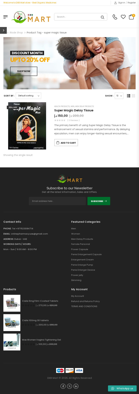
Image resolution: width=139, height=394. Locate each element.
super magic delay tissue (73, 110)
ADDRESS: (8, 239)
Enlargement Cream (82, 259)
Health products (62, 106)
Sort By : (9, 95)
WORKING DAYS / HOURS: (17, 244)
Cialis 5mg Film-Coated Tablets (40, 301)
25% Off (13, 107)
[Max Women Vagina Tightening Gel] (11, 342)
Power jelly (77, 275)
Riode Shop (16, 32)
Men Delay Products (84, 106)
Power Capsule (79, 249)
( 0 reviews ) (73, 120)
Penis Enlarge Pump (82, 265)
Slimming (76, 280)
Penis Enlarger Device (83, 270)
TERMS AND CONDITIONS (84, 306)
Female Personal (80, 244)
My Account (77, 296)
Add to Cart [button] (68, 142)
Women (75, 234)
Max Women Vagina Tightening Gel (41, 339)
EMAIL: (6, 233)
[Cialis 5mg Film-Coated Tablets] (11, 303)
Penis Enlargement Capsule (86, 254)
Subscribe (97, 201)
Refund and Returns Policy (85, 301)
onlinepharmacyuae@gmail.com (29, 233)
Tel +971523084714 (22, 228)
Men (72, 106)
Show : (109, 95)
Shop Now (23, 71)
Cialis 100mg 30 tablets (35, 320)
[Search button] (102, 17)
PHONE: (7, 228)
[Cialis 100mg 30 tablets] (11, 322)
